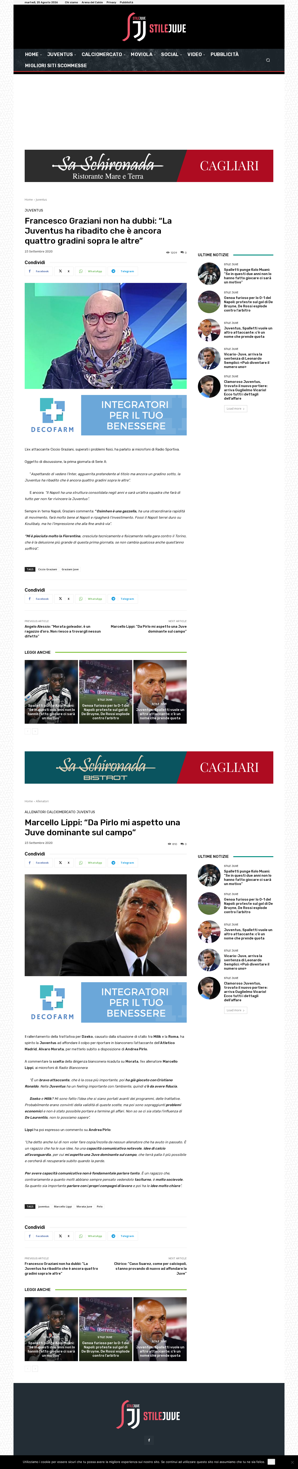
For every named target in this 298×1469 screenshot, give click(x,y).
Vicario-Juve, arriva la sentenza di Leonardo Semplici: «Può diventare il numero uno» (246, 360)
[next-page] (35, 731)
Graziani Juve (70, 569)
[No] (292, 1462)
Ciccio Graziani (47, 569)
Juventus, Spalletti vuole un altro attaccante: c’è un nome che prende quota (160, 714)
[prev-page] (27, 731)
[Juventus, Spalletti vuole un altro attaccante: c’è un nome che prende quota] (160, 692)
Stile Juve (50, 700)
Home (29, 200)
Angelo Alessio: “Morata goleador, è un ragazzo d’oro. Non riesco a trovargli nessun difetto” (63, 631)
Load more (234, 409)
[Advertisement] (149, 109)
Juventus (41, 200)
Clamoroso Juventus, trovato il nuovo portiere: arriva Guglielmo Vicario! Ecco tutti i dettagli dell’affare (246, 390)
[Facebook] (148, 1440)
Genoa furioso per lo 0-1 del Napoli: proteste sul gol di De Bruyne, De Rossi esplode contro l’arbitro (105, 711)
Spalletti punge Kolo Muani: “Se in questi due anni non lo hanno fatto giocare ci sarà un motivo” (51, 711)
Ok (271, 1462)
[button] (267, 60)
